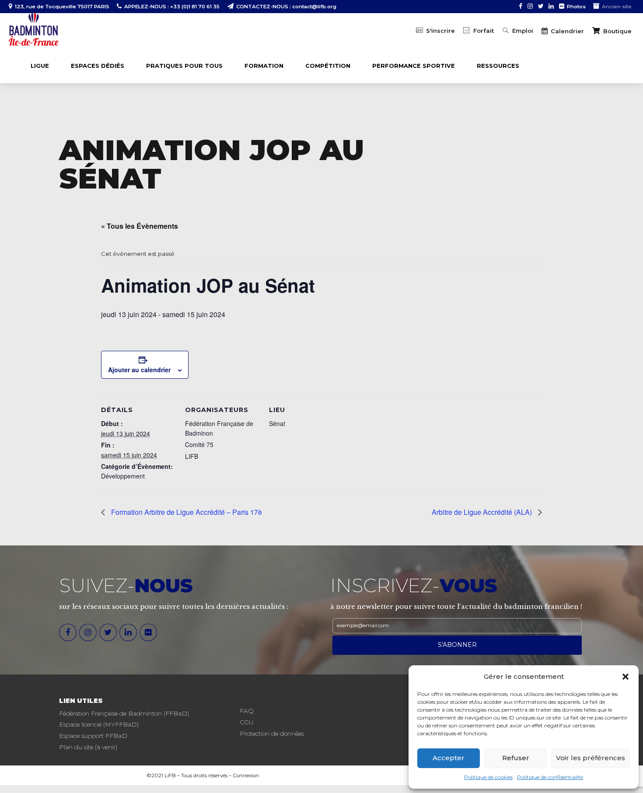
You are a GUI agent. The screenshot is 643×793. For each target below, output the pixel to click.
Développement (123, 476)
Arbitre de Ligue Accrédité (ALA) (483, 512)
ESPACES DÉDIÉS (97, 65)
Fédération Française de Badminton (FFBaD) (124, 713)
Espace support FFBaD (93, 736)
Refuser (515, 758)
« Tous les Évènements (139, 226)
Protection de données (272, 733)
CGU (246, 722)
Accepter (449, 758)
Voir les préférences (590, 758)
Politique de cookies (488, 777)
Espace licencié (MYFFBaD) (99, 724)
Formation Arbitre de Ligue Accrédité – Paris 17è (185, 512)
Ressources (498, 65)
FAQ (247, 711)
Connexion (246, 775)
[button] (625, 676)
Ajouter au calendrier (139, 369)
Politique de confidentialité (550, 777)
